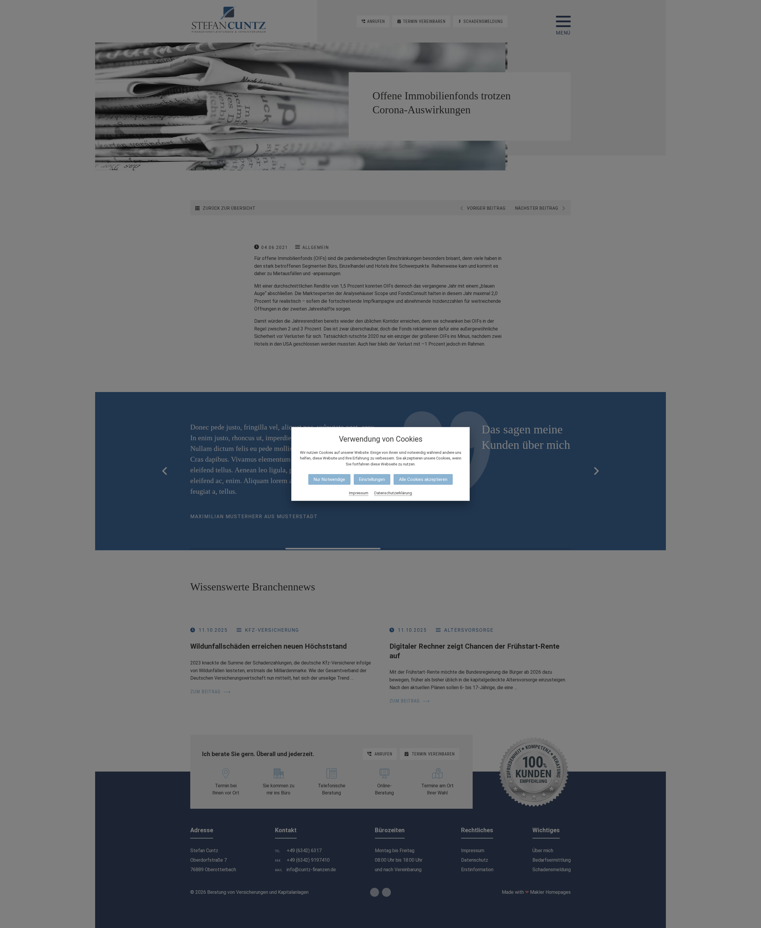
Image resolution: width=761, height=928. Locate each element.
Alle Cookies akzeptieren (423, 479)
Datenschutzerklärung (393, 493)
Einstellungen (372, 479)
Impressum (358, 493)
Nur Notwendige (329, 479)
